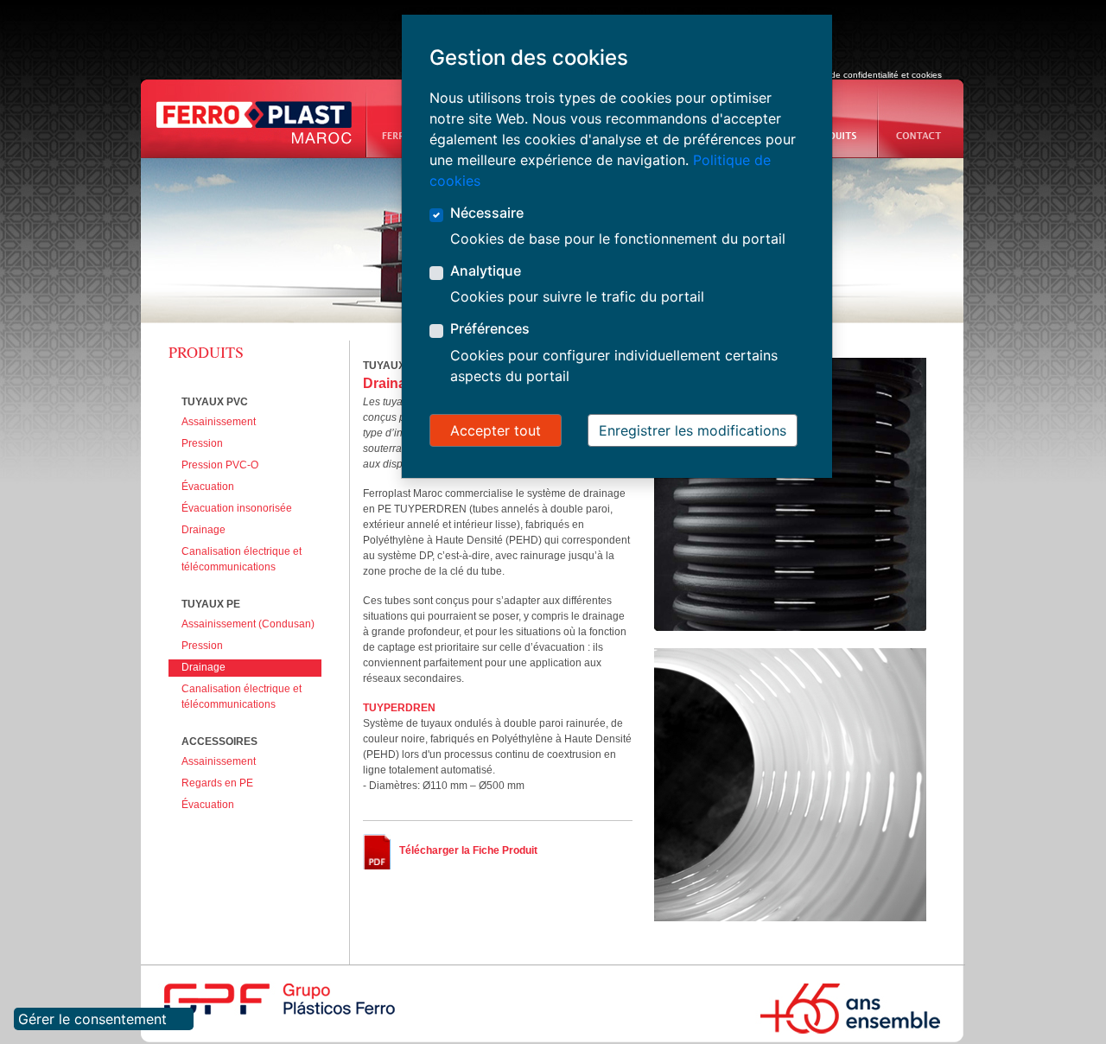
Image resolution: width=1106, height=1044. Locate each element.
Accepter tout (495, 430)
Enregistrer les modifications (692, 430)
